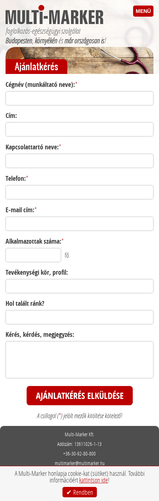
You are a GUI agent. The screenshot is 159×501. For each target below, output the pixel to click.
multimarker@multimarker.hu (80, 463)
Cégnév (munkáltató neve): (42, 84)
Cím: (11, 115)
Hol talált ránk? (25, 303)
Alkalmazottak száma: (35, 241)
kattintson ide (93, 480)
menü (143, 11)
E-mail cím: (21, 209)
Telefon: (17, 178)
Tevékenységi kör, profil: (37, 272)
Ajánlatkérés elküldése (80, 396)
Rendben (83, 492)
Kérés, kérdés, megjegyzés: (40, 334)
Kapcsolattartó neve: (33, 147)
